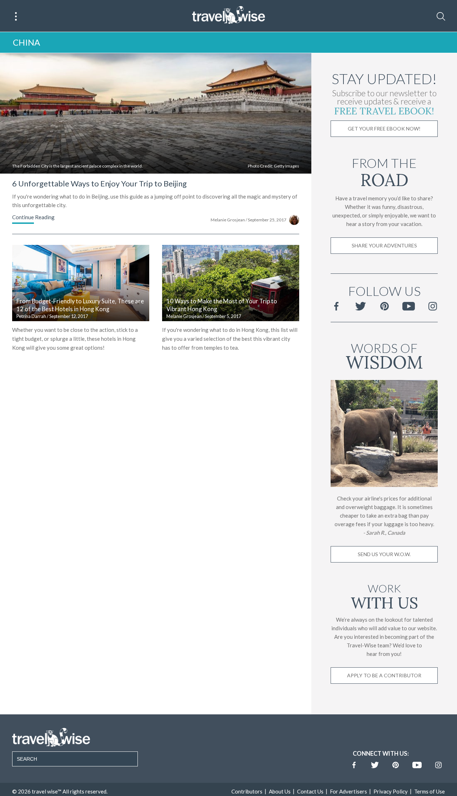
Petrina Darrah (31, 316)
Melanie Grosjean (228, 219)
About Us (280, 791)
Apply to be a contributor (384, 675)
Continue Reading (33, 217)
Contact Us (310, 791)
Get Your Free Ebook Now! (384, 128)
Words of (384, 354)
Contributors (246, 791)
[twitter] (360, 306)
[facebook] (336, 306)
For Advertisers (348, 791)
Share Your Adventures (384, 245)
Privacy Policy (390, 791)
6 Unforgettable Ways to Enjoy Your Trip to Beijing (99, 183)
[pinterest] (384, 306)
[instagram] (432, 306)
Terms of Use (429, 791)
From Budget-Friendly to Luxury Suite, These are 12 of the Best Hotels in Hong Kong (80, 305)
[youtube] (408, 306)
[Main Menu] (16, 16)
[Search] (441, 16)
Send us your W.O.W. (384, 554)
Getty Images (286, 166)
